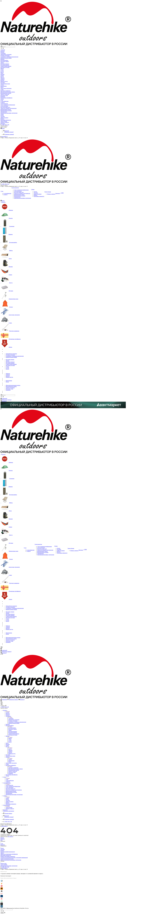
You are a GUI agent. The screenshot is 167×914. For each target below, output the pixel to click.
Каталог (7, 712)
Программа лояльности (6, 855)
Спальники (10, 718)
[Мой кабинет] (1, 648)
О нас (7, 779)
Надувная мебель (12, 727)
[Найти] (2, 46)
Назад (8, 711)
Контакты (3, 844)
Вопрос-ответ (4, 863)
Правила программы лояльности (8, 856)
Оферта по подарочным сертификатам (9, 854)
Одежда (10, 759)
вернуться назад (4, 836)
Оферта (2, 852)
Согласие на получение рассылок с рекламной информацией (14, 857)
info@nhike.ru (5, 136)
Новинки (3, 838)
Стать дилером (4, 864)
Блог (2, 840)
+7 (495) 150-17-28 (5, 124)
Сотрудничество (9, 785)
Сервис (7, 798)
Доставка (3, 849)
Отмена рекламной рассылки (7, 858)
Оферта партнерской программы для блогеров (11, 859)
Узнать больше (9, 807)
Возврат (2, 850)
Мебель (10, 738)
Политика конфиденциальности (8, 851)
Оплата (2, 848)
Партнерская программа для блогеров (9, 865)
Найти (2, 912)
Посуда (10, 748)
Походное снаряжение (13, 767)
